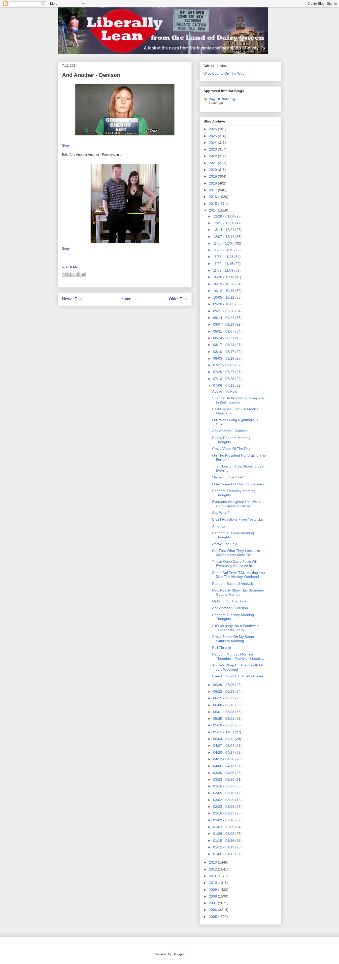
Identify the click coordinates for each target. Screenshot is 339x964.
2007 (213, 903)
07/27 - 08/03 (224, 365)
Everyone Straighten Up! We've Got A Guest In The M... (236, 504)
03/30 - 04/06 (224, 773)
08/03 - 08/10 (224, 358)
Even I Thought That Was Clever (237, 676)
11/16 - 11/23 (223, 257)
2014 (213, 210)
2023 (213, 149)
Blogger (178, 954)
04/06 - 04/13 (224, 766)
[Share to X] (73, 274)
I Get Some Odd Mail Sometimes (238, 484)
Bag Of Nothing (222, 99)
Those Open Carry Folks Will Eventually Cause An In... (234, 564)
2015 (213, 204)
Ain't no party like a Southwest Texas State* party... (235, 628)
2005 (213, 917)
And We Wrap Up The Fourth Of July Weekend (237, 667)
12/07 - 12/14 (224, 237)
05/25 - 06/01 (224, 718)
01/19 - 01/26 (224, 840)
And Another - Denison (91, 75)
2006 (213, 910)
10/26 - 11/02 (224, 277)
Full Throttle (221, 648)
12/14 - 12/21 (224, 230)
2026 (213, 129)
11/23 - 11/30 (223, 250)
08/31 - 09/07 (224, 331)
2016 (213, 197)
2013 (213, 862)
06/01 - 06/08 (224, 712)
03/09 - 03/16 (224, 793)
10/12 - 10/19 (224, 291)
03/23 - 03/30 (224, 779)
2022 (213, 156)
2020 (213, 170)
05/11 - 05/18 (224, 732)
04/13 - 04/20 (224, 759)
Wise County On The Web (223, 73)
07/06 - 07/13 (224, 385)
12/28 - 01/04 (224, 216)
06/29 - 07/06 (224, 685)
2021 (213, 163)
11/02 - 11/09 (223, 270)
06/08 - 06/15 (224, 705)
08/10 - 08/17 (224, 352)
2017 (213, 190)
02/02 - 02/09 (224, 827)
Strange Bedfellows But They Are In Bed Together (238, 400)
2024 (213, 143)
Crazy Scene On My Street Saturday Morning (233, 639)
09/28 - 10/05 (224, 304)
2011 (213, 876)
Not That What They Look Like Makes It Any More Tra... (236, 553)
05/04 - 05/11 (224, 739)
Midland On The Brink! (229, 601)
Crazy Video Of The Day (231, 449)
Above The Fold (224, 391)
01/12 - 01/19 (224, 847)
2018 (213, 183)
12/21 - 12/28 (224, 223)
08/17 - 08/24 (224, 345)
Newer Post (72, 299)
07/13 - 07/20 (224, 379)
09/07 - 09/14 (224, 324)
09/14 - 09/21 (224, 318)
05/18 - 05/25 (224, 725)
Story (65, 145)
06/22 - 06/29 (224, 691)
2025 (213, 136)
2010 (213, 883)
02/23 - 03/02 (224, 807)
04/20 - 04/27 (224, 752)
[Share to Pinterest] (83, 274)
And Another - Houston (230, 608)
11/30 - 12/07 (224, 243)
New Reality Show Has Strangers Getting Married (238, 592)
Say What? (220, 513)
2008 (213, 896)
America (218, 526)
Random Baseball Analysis (233, 584)
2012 (213, 869)
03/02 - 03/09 (224, 800)
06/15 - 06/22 (224, 698)
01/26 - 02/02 (224, 834)
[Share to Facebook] (78, 274)
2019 (213, 176)
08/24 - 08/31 (224, 338)
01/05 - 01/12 (224, 854)
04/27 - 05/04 (224, 745)
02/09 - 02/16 (224, 820)
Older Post (178, 299)
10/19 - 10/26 (224, 284)
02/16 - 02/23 (224, 813)
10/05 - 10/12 (224, 297)
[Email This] (64, 274)
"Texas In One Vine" (227, 477)
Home (126, 299)
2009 (213, 890)
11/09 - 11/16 (223, 264)
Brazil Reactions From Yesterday (238, 519)
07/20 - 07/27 (224, 372)
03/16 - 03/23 (224, 786)
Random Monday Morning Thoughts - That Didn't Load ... (238, 656)
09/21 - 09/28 (224, 311)
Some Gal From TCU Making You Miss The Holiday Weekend (238, 575)
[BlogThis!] (69, 274)
